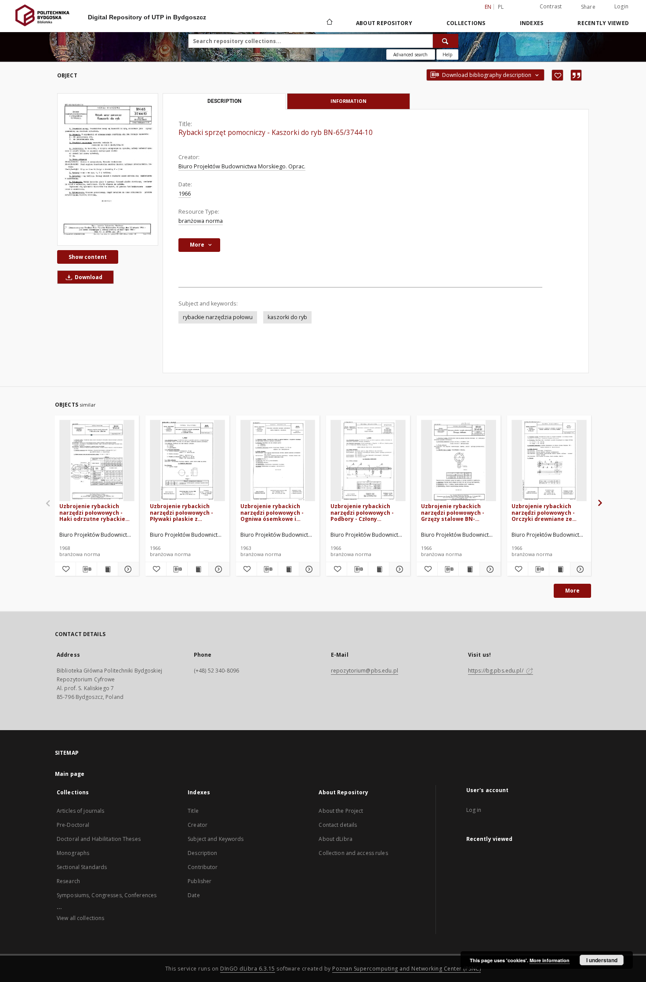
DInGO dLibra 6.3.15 (247, 968)
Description (202, 853)
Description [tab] (224, 101)
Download (87, 277)
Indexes (532, 23)
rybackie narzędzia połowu (218, 317)
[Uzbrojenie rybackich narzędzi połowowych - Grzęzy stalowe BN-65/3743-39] (458, 461)
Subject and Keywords (215, 839)
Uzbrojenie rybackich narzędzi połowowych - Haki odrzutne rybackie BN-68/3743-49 (92, 512)
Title (193, 811)
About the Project (341, 811)
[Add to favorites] (557, 75)
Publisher (199, 881)
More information (550, 960)
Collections (466, 23)
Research (68, 881)
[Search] (445, 41)
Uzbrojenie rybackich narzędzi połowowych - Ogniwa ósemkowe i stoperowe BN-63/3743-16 (275, 512)
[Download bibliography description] (86, 569)
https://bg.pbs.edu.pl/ (496, 670)
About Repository (384, 23)
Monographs (73, 853)
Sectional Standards (82, 867)
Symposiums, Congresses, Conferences (106, 895)
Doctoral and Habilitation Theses (99, 839)
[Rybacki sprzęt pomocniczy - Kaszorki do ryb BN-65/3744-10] (107, 169)
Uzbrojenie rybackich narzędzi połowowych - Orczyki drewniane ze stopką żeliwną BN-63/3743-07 (543, 512)
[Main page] (329, 23)
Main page (69, 774)
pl (501, 7)
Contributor (203, 867)
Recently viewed (603, 23)
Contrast (551, 6)
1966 (184, 193)
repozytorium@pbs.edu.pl (364, 670)
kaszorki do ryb (287, 317)
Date (194, 895)
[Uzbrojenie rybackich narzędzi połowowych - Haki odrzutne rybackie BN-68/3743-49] (97, 461)
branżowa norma (200, 221)
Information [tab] (348, 101)
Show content (88, 257)
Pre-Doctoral (73, 825)
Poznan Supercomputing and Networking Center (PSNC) (406, 968)
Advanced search (410, 54)
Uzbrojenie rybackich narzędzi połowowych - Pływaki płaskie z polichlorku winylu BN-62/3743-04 (181, 512)
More (572, 590)
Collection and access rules (353, 853)
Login (621, 6)
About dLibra (335, 839)
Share (588, 7)
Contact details (338, 825)
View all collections (80, 918)
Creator (197, 825)
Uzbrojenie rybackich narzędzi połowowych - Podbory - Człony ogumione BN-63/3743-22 (364, 512)
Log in (474, 810)
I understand (601, 960)
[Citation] (576, 75)
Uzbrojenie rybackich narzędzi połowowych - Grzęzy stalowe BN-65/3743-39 (452, 512)
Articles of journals (80, 811)
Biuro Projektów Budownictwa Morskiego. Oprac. (241, 166)
